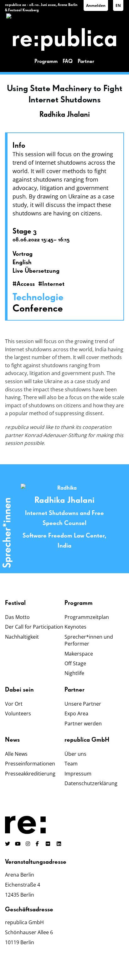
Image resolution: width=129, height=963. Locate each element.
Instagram (28, 843)
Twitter (7, 843)
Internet (53, 284)
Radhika (50, 500)
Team (71, 763)
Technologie (38, 297)
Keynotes (75, 626)
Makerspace (78, 653)
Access (26, 284)
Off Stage (75, 663)
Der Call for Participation (34, 626)
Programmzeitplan (86, 617)
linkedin (59, 843)
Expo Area (76, 713)
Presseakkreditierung (30, 773)
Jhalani (81, 500)
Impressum (77, 773)
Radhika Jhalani (64, 114)
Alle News (16, 753)
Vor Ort (14, 703)
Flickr (51, 843)
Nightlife (74, 673)
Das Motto (17, 617)
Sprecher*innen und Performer (88, 640)
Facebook (38, 843)
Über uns (75, 753)
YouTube (18, 843)
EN (118, 5)
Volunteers (18, 713)
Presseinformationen (30, 763)
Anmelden (96, 5)
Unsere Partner (82, 703)
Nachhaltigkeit (22, 636)
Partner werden (83, 723)
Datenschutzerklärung (90, 783)
